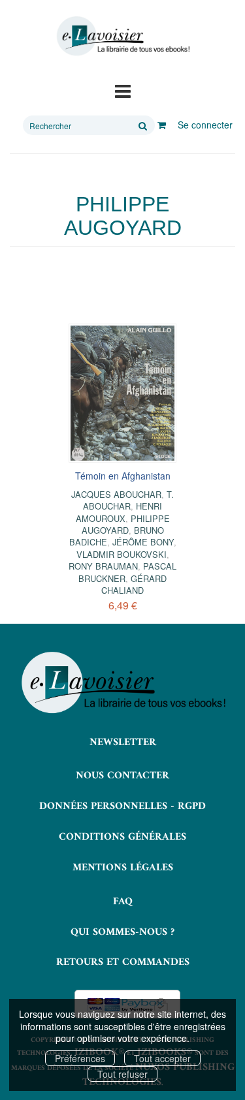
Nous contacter (122, 776)
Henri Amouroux (119, 512)
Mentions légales (123, 868)
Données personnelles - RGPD (122, 806)
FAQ (123, 902)
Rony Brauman (103, 566)
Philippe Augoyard (126, 524)
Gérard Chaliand (134, 584)
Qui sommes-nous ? (122, 932)
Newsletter (123, 742)
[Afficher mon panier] (161, 124)
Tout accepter (162, 1058)
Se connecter (205, 124)
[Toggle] (122, 90)
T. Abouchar (128, 500)
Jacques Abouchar (116, 494)
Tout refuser (122, 1073)
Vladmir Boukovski (121, 554)
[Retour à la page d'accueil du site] (122, 36)
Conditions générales (122, 837)
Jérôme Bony (143, 542)
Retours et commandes (122, 962)
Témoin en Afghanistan (123, 475)
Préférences (80, 1058)
